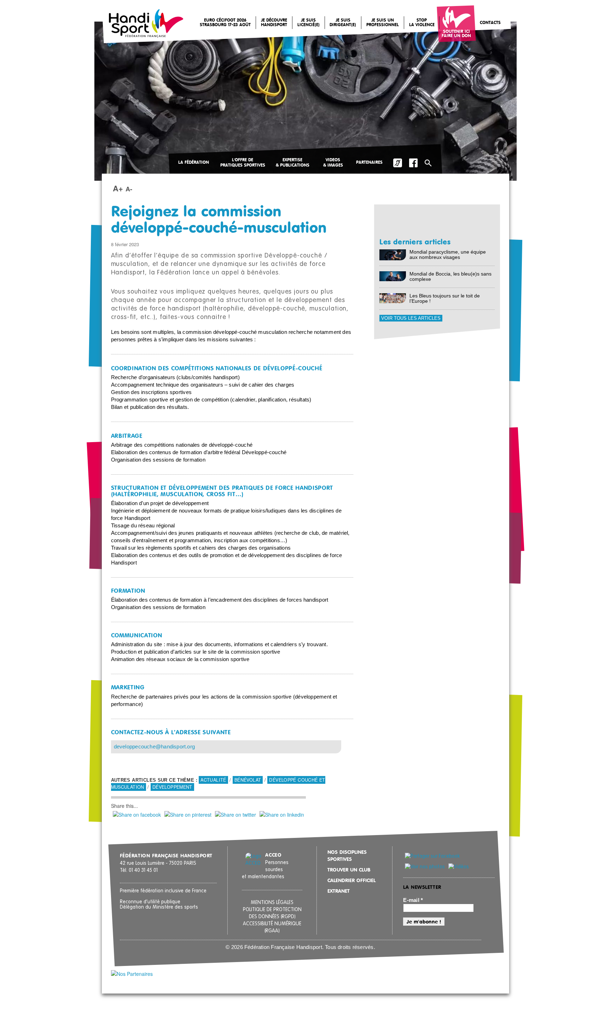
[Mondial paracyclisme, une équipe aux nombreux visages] (392, 254)
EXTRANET (338, 891)
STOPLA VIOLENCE (422, 22)
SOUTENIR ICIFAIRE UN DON (456, 34)
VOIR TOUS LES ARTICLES (411, 318)
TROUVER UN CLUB (349, 870)
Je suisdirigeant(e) (343, 22)
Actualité (213, 780)
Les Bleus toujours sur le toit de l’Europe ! (444, 298)
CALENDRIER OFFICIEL (351, 880)
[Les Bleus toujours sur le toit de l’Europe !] (392, 297)
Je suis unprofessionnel (382, 22)
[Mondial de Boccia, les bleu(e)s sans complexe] (392, 275)
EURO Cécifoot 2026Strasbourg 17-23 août (225, 22)
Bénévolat (247, 780)
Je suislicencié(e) (308, 22)
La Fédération (193, 163)
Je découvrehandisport (274, 22)
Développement (172, 787)
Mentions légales (272, 902)
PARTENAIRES (369, 163)
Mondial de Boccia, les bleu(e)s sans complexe (450, 276)
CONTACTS (490, 23)
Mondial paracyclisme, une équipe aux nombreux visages (447, 254)
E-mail (413, 900)
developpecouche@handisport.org (154, 746)
